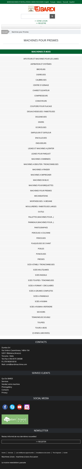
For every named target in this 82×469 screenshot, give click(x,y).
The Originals (57, 453)
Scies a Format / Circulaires (41, 285)
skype (12, 407)
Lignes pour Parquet (41, 154)
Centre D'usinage (41, 85)
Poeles (41, 248)
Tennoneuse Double (41, 317)
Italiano (59, 2)
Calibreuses (41, 80)
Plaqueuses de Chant (41, 243)
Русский (65, 2)
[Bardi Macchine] (41, 12)
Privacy (4, 392)
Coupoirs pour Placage (41, 106)
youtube (19, 407)
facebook (5, 407)
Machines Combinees (41, 159)
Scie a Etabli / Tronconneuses (41, 264)
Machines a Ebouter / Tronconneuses (41, 164)
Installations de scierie (43, 453)
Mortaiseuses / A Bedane (41, 201)
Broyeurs (41, 69)
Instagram (26, 407)
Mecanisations (41, 196)
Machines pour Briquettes (41, 185)
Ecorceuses (41, 127)
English (46, 2)
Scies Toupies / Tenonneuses (41, 280)
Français (52, 2)
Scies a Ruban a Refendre (41, 306)
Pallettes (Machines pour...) (41, 217)
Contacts (5, 390)
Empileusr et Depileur (41, 132)
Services (5, 381)
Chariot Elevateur (41, 90)
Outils (41, 212)
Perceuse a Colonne (41, 233)
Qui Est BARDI (7, 378)
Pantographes (41, 227)
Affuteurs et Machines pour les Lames (41, 59)
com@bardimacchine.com (16, 364)
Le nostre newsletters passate (14, 462)
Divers (41, 122)
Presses (41, 259)
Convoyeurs (41, 101)
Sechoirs (41, 312)
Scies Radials (41, 275)
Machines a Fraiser (41, 169)
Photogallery (7, 387)
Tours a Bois (41, 328)
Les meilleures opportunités (25, 453)
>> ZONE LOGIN (41, 21)
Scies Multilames (41, 270)
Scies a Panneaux (41, 296)
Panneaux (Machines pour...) (41, 222)
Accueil (4, 32)
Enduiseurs (41, 143)
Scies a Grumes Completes (41, 291)
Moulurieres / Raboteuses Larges (41, 206)
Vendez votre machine (11, 384)
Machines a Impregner (41, 175)
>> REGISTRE (41, 23)
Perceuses (41, 238)
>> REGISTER (41, 441)
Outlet (65, 453)
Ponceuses (41, 254)
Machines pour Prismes (41, 190)
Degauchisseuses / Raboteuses (41, 111)
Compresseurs (41, 96)
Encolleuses (41, 138)
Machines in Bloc (41, 180)
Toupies (41, 322)
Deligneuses (41, 117)
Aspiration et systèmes (41, 64)
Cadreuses (41, 74)
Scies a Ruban (41, 301)
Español (71, 2)
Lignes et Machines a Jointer (41, 148)
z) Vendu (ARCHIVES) (41, 333)
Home (4, 453)
